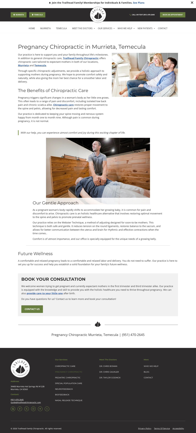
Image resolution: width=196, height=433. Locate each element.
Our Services (105, 28)
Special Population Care (68, 383)
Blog (146, 372)
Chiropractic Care (65, 366)
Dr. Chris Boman (108, 366)
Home (32, 28)
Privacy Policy (144, 428)
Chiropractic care (63, 104)
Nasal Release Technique (68, 400)
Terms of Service (162, 428)
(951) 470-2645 (133, 334)
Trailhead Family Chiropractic (81, 58)
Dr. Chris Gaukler (109, 372)
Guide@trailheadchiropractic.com (26, 402)
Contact (162, 28)
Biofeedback (62, 394)
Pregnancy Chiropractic (68, 372)
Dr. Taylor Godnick (110, 377)
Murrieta (45, 28)
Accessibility (178, 428)
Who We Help (125, 28)
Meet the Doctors (82, 28)
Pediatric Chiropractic (67, 377)
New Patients (145, 28)
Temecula (61, 28)
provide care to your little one (45, 293)
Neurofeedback (64, 389)
